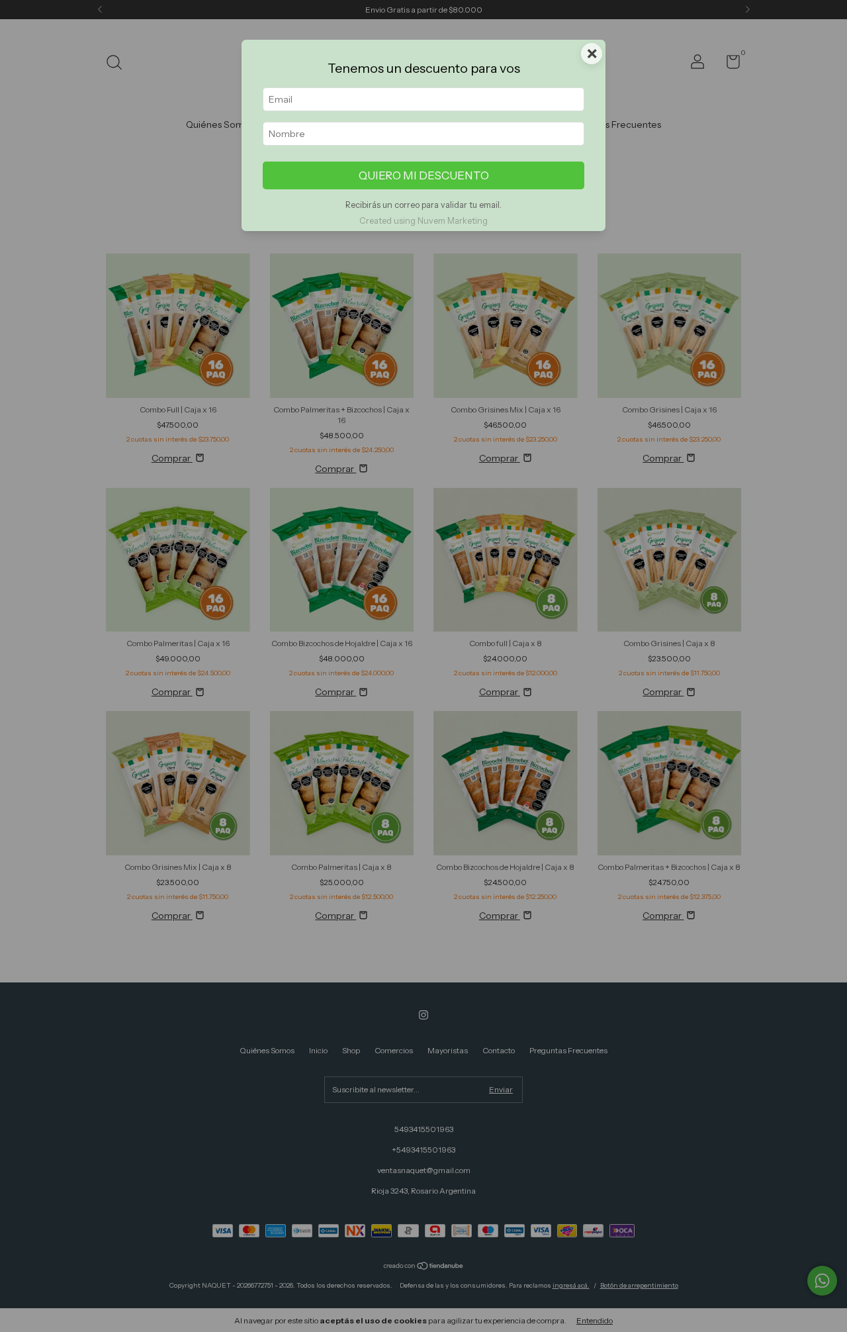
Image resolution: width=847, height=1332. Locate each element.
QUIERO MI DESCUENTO (424, 175)
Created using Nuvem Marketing (423, 221)
